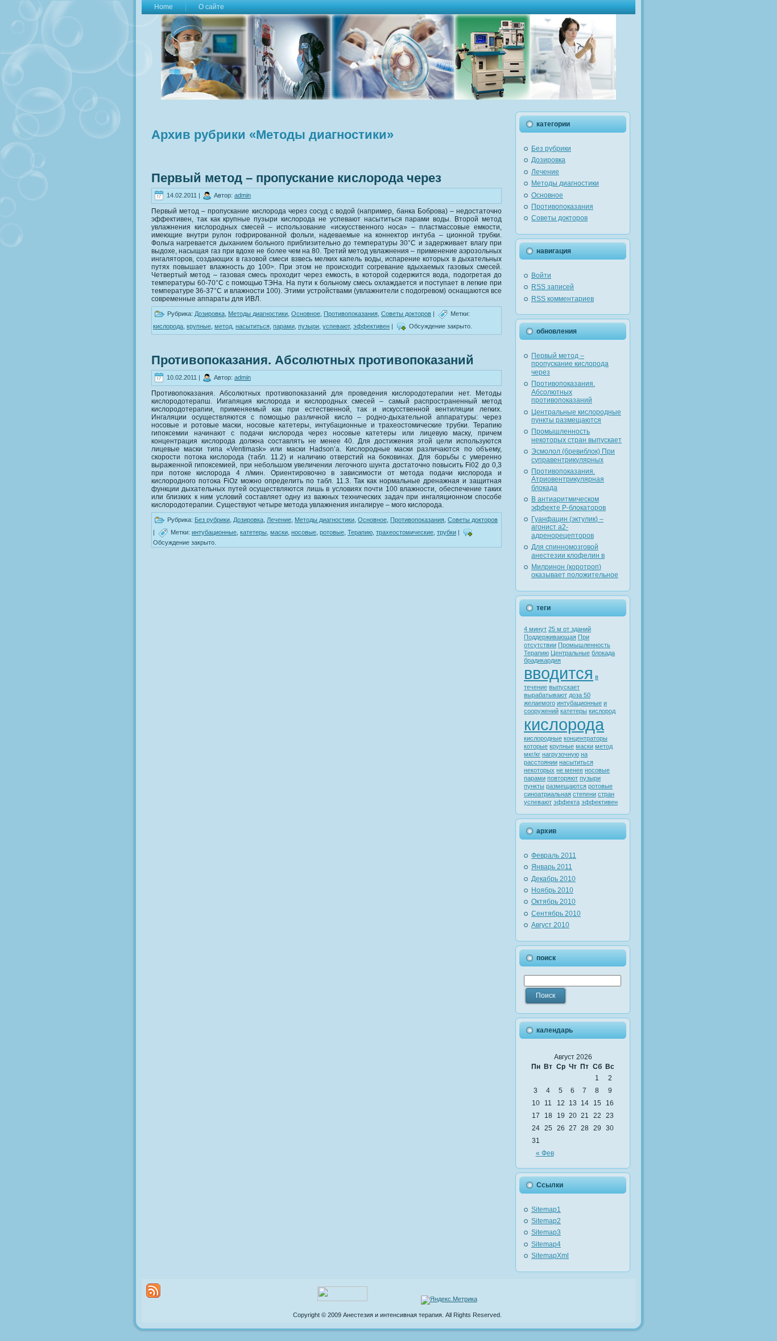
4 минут (535, 629)
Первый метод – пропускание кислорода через (296, 178)
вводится (558, 673)
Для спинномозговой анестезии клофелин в (568, 551)
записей (552, 287)
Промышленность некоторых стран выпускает (576, 435)
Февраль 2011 (553, 855)
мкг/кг (532, 754)
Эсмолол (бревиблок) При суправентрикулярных (573, 455)
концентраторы (585, 738)
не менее (569, 770)
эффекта (566, 802)
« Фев (545, 1153)
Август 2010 (550, 925)
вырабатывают (545, 695)
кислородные (543, 738)
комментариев (562, 299)
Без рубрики (212, 519)
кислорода (168, 326)
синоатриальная (547, 794)
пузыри (308, 326)
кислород (602, 710)
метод (223, 326)
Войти (541, 275)
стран (606, 794)
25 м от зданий (569, 629)
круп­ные (199, 326)
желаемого (539, 703)
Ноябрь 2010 (552, 890)
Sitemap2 (546, 1221)
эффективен (371, 326)
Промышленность (584, 644)
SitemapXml (550, 1256)
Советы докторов (406, 313)
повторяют (562, 778)
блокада (603, 652)
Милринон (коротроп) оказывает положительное (574, 571)
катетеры (253, 532)
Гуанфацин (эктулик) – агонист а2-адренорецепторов (567, 527)
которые (536, 746)
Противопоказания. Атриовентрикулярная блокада (567, 479)
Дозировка (210, 313)
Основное (305, 313)
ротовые (332, 532)
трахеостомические (404, 532)
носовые (303, 532)
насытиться (252, 326)
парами (284, 326)
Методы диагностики (258, 313)
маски (279, 532)
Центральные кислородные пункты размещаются (576, 416)
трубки (446, 532)
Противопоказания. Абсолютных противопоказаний (312, 360)
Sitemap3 (546, 1232)
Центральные (570, 652)
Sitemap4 (546, 1244)
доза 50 (579, 695)
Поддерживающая (550, 637)
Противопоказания (351, 313)
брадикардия (542, 660)
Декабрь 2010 (553, 879)
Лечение (279, 519)
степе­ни (584, 794)
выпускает (564, 687)
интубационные (214, 532)
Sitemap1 (546, 1210)
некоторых (539, 770)
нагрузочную (560, 754)
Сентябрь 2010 (556, 914)
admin (242, 195)
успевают (336, 326)
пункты (534, 786)
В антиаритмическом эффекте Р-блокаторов (568, 503)
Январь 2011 (551, 867)
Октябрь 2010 (553, 902)
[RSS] (153, 1291)
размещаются (566, 786)
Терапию (360, 532)
